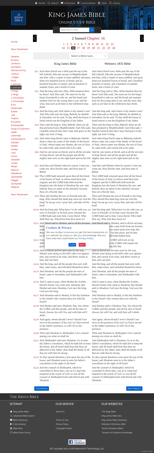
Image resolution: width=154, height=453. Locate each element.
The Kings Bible (109, 411)
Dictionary (69, 3)
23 (108, 48)
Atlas (103, 3)
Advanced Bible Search (23, 416)
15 (68, 48)
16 (73, 48)
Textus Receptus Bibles (112, 428)
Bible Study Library (21, 432)
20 (93, 48)
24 (114, 48)
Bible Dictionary (20, 420)
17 (78, 48)
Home (41, 3)
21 (98, 48)
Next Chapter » (134, 388)
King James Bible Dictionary (114, 420)
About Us (60, 411)
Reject (82, 245)
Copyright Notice (64, 428)
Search (54, 3)
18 (83, 48)
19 (88, 48)
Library (116, 3)
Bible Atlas (17, 428)
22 (103, 48)
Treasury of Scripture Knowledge (117, 432)
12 (107, 44)
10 (97, 44)
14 (63, 48)
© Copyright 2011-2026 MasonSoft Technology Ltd (77, 448)
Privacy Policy (62, 424)
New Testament (19, 49)
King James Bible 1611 (112, 416)
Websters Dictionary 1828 (113, 424)
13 (112, 44)
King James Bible (20, 411)
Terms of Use (62, 420)
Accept (72, 245)
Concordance (88, 3)
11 (102, 44)
